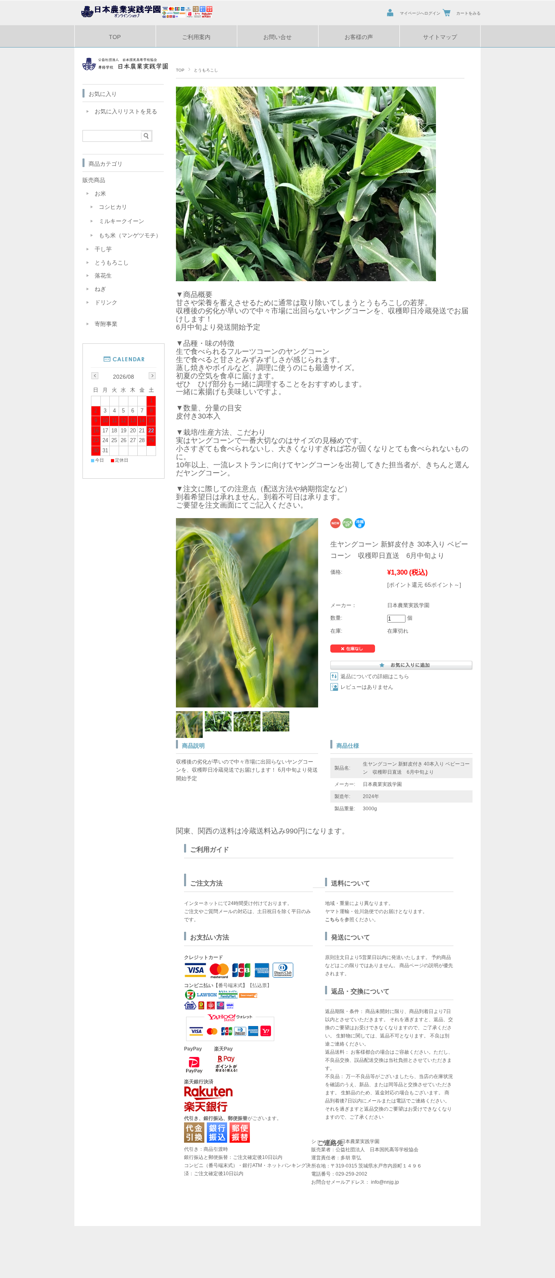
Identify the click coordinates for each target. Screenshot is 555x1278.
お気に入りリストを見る (126, 111)
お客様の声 (359, 37)
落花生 (103, 276)
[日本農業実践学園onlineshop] (143, 17)
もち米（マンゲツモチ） (130, 235)
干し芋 (103, 249)
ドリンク (106, 302)
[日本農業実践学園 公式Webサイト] (125, 68)
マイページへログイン (420, 13)
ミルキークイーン (121, 221)
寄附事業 (106, 324)
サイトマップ (440, 37)
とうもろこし (206, 70)
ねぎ (100, 289)
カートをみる (468, 13)
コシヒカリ (113, 207)
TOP (115, 37)
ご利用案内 (196, 37)
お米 (100, 194)
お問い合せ (277, 37)
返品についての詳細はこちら (374, 676)
